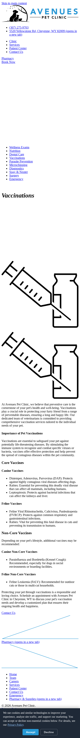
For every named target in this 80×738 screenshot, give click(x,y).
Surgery (14, 175)
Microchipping (18, 165)
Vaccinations (17, 158)
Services (14, 44)
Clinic (13, 41)
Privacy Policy (15, 724)
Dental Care (16, 154)
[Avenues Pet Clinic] (40, 21)
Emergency (16, 179)
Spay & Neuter (18, 172)
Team (12, 677)
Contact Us (16, 51)
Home (13, 674)
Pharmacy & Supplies (35, 699)
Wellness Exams (19, 147)
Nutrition (14, 150)
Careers (14, 681)
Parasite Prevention (21, 161)
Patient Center (18, 48)
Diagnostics (16, 168)
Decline (49, 732)
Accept (30, 732)
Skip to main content (14, 3)
